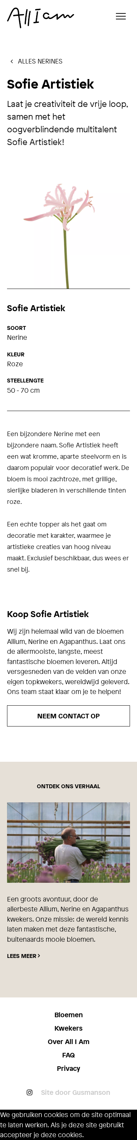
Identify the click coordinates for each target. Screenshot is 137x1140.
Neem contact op (68, 715)
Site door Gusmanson (75, 1092)
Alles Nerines (39, 61)
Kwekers (68, 1028)
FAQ (68, 1055)
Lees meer (22, 956)
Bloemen (68, 1014)
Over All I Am (69, 1041)
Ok (88, 1135)
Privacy (68, 1068)
